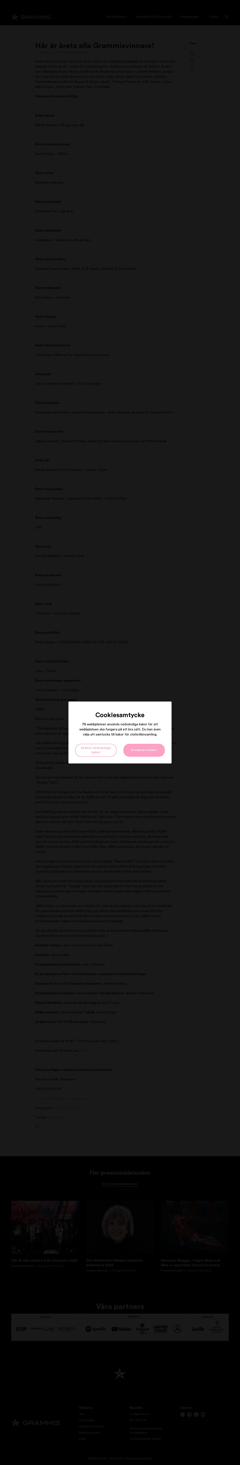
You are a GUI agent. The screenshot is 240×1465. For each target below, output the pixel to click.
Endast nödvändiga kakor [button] (96, 750)
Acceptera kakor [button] (144, 750)
